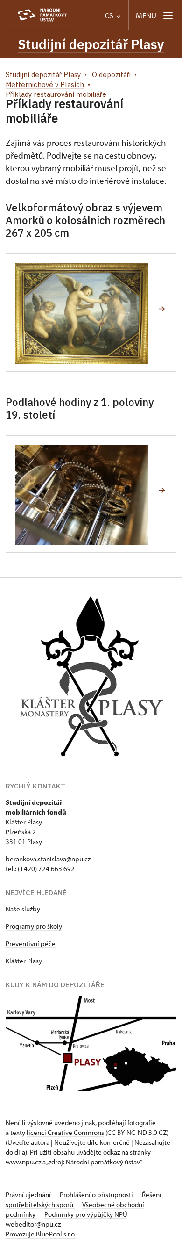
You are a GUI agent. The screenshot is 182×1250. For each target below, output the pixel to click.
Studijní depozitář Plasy (91, 44)
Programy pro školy (34, 926)
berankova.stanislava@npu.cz (48, 858)
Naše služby (23, 908)
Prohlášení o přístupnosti (97, 1194)
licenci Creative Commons (65, 1132)
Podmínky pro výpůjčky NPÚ (85, 1214)
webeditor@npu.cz (33, 1224)
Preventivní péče (31, 943)
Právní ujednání (29, 1194)
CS (110, 15)
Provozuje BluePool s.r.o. (41, 1233)
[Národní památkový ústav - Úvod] (42, 15)
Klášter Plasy (24, 960)
